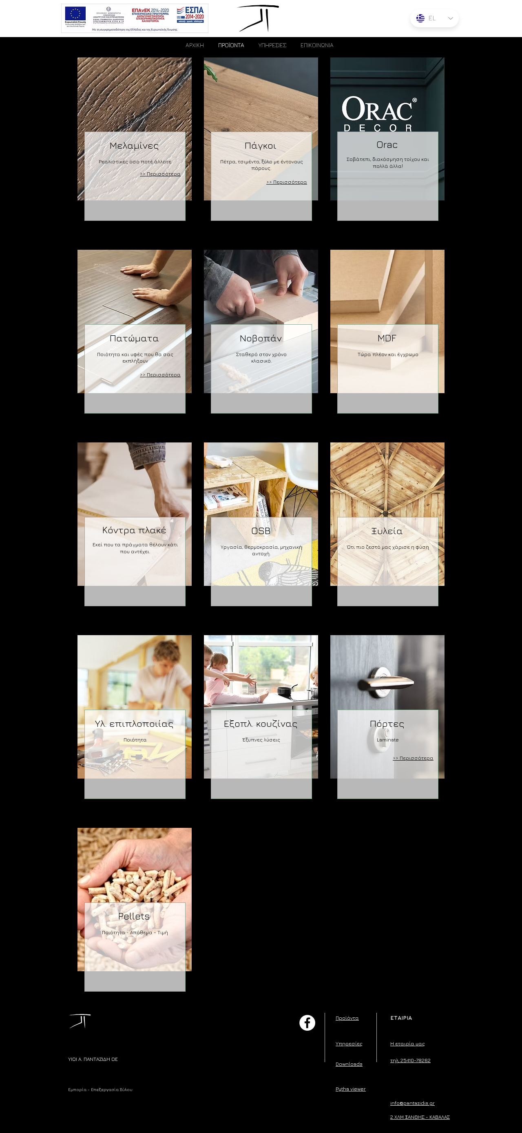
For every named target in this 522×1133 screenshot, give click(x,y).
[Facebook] (307, 1023)
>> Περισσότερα (160, 375)
